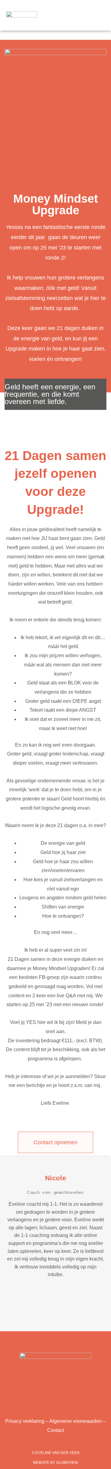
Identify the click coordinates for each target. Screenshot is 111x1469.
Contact (55, 1430)
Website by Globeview (55, 1462)
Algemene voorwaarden (75, 1421)
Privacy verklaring (24, 1421)
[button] (84, 18)
